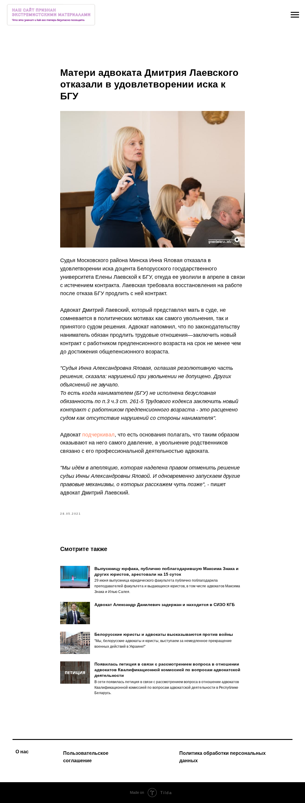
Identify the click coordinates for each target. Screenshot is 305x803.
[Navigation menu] (295, 15)
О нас (22, 751)
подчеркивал (98, 435)
